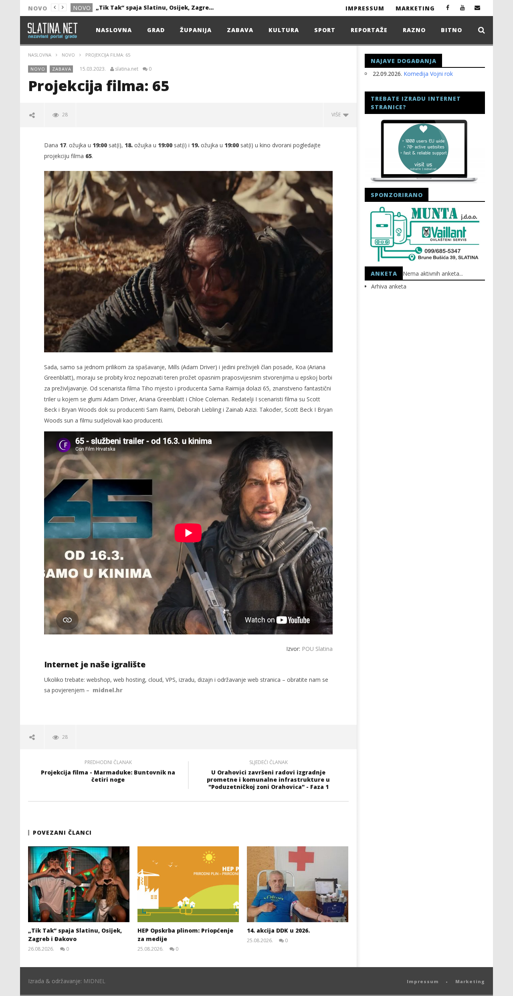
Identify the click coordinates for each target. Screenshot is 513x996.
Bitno (451, 30)
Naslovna (114, 30)
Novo (82, 8)
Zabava (240, 30)
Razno (414, 30)
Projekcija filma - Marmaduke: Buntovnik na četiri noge (108, 772)
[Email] (477, 7)
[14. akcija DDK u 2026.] (297, 884)
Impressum (364, 8)
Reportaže (369, 30)
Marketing (415, 8)
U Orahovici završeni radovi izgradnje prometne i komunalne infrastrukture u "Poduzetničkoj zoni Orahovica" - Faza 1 (268, 776)
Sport (324, 30)
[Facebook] (447, 7)
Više (337, 114)
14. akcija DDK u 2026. (278, 930)
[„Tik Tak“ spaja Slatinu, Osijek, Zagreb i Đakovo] (78, 884)
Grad (156, 30)
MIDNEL (94, 981)
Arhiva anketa (388, 286)
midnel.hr (108, 690)
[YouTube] (462, 7)
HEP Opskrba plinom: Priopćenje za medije (156, 7)
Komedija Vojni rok (428, 73)
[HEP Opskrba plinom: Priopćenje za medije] (188, 884)
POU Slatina (317, 648)
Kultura (284, 30)
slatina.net (126, 69)
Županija (196, 30)
